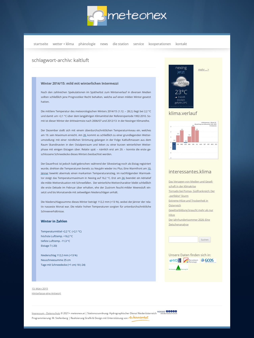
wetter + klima (63, 44)
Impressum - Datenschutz (46, 313)
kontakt (181, 44)
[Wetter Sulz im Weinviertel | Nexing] (127, 20)
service (138, 44)
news (104, 44)
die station (121, 44)
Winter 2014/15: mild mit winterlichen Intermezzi (79, 83)
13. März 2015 (40, 288)
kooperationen (160, 44)
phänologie (87, 44)
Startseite (41, 44)
